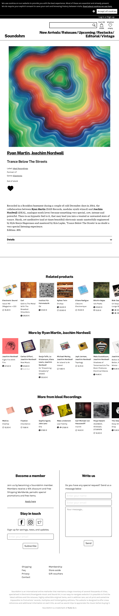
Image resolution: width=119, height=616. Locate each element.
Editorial (92, 36)
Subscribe (30, 546)
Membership (55, 566)
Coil (22, 300)
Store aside (55, 570)
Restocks (104, 32)
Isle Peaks (97, 303)
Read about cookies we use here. (97, 6)
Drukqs (60, 303)
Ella (40, 427)
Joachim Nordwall (47, 152)
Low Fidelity (62, 424)
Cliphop (5, 424)
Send (88, 543)
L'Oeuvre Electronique (80, 305)
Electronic (17, 175)
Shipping (26, 566)
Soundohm (15, 35)
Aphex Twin (62, 300)
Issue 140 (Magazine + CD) (9, 305)
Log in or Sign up (106, 17)
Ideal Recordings (20, 168)
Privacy (25, 573)
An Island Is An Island (63, 363)
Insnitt (78, 427)
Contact (26, 577)
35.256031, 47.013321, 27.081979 (97, 427)
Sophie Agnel (44, 421)
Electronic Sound (9, 300)
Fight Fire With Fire (8, 361)
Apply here (30, 501)
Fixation (24, 421)
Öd (40, 306)
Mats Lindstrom (64, 421)
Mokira (5, 421)
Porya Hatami (99, 421)
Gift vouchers (56, 573)
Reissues (69, 32)
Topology (79, 362)
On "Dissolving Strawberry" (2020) (45, 371)
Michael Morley (63, 356)
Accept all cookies (107, 11)
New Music (25, 362)
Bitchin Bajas (99, 300)
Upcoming (87, 32)
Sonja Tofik (43, 356)
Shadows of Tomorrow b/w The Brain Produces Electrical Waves (101, 366)
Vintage (107, 36)
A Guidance (25, 424)
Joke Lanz (43, 423)
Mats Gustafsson (100, 356)
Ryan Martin (18, 152)
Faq (24, 570)
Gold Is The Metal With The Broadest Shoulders (28, 307)
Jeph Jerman (80, 356)
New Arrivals (49, 32)
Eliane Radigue (82, 300)
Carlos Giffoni (27, 356)
